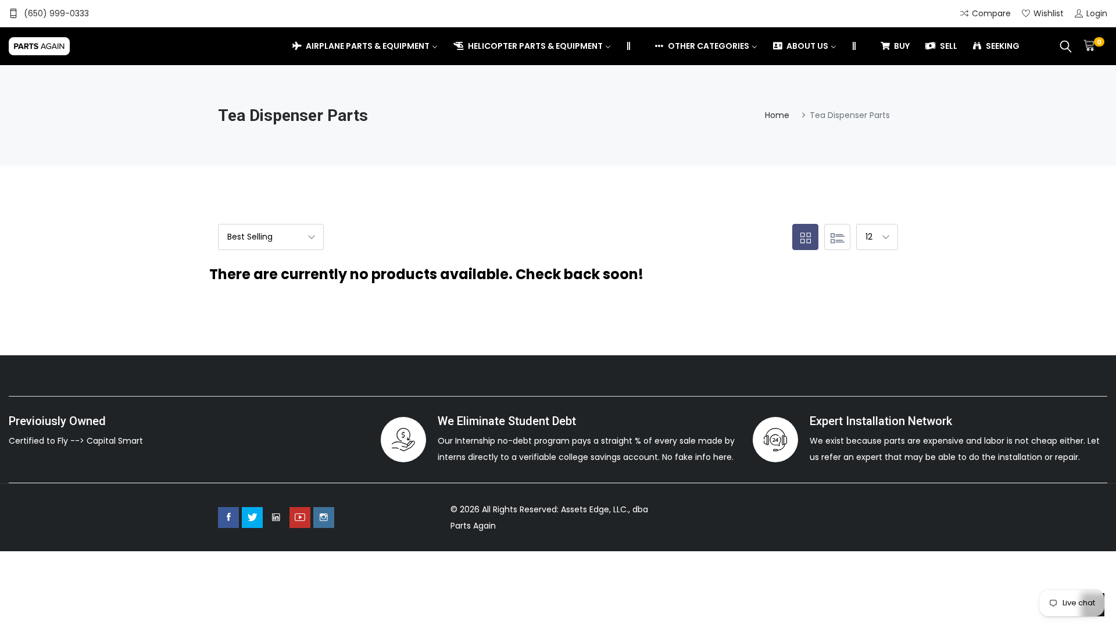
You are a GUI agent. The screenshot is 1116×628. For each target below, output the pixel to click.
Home (777, 115)
